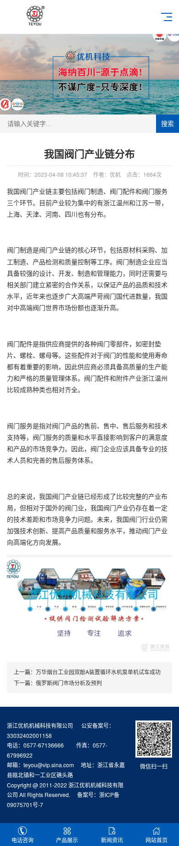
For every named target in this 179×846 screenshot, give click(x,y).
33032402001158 (29, 735)
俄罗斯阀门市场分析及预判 (69, 683)
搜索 (167, 123)
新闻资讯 (112, 840)
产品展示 (67, 840)
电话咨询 (22, 840)
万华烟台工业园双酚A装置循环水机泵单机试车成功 (98, 672)
